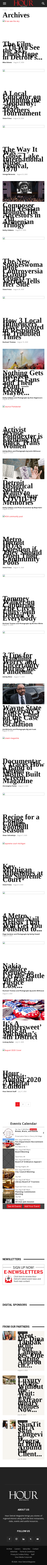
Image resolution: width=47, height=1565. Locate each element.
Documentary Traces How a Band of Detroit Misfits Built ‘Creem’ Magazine (23, 771)
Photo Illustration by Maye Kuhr (30, 508)
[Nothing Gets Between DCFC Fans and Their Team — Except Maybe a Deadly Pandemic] (23, 359)
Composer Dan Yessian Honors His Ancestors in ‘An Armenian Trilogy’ (22, 215)
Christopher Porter (10, 786)
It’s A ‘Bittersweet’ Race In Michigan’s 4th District (22, 1030)
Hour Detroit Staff (9, 1091)
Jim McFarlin (7, 729)
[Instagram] (16, 1539)
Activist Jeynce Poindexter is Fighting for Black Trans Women (23, 437)
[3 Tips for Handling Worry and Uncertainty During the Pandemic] (23, 641)
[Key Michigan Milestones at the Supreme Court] (23, 852)
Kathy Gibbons (8, 230)
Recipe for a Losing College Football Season (21, 823)
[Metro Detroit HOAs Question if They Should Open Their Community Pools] (23, 525)
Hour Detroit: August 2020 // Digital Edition (22, 1079)
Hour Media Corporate (23, 1557)
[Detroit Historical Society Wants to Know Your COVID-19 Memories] (23, 469)
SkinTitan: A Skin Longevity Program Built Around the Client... (30, 1439)
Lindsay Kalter (8, 1042)
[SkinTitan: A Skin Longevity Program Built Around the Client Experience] (9, 1424)
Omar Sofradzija (9, 835)
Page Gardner (8, 934)
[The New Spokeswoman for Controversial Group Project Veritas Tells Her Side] (23, 247)
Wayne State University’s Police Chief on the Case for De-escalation (22, 716)
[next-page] (28, 1104)
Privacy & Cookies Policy (20, 1554)
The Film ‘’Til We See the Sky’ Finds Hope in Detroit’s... (22, 50)
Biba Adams (7, 62)
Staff (32, 1554)
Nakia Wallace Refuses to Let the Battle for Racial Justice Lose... (23, 975)
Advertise (13, 1552)
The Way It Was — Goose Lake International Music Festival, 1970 (23, 159)
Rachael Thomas (9, 342)
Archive (9, 1549)
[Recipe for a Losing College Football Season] (23, 803)
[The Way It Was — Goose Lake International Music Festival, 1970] (23, 135)
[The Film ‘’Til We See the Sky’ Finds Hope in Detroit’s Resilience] (23, 30)
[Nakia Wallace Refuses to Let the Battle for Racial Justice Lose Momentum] (23, 952)
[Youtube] (37, 1539)
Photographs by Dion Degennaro (30, 398)
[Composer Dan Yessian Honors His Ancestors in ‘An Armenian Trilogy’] (23, 191)
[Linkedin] (23, 1539)
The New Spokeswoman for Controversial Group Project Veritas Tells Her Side (23, 272)
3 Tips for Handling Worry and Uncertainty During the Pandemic (21, 663)
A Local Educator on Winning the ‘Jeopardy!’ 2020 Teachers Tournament (22, 103)
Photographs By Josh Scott (26, 729)
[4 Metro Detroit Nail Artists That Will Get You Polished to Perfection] (23, 901)
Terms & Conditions (27, 1552)
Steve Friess (7, 118)
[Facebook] (9, 1539)
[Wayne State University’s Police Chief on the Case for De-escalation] (23, 694)
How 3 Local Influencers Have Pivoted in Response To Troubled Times (23, 328)
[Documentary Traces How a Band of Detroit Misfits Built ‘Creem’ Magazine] (23, 747)
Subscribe (26, 1549)
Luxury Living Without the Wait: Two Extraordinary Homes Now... (30, 1394)
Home (5, 10)
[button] (4, 3)
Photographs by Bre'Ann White (31, 623)
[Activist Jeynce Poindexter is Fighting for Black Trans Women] (23, 415)
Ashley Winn (7, 451)
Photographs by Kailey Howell (28, 934)
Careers (17, 1549)
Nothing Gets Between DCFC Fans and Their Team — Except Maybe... (23, 382)
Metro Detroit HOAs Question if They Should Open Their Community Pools (22, 550)
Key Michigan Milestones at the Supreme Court (23, 872)
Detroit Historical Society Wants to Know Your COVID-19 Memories (20, 492)
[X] (30, 1539)
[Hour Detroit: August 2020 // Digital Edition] (23, 1059)
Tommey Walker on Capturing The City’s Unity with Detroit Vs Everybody (19, 608)
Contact (35, 1549)
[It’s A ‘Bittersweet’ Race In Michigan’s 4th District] (23, 1010)
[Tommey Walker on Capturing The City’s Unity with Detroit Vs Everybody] (23, 584)
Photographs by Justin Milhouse (28, 451)
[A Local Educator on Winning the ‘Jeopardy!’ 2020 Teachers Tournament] (23, 79)
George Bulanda (9, 174)
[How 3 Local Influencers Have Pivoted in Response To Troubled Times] (23, 306)
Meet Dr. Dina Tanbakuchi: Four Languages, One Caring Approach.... (31, 1350)
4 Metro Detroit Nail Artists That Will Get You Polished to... (22, 922)
